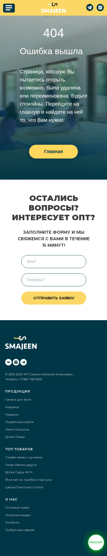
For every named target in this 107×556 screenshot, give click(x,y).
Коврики (12, 407)
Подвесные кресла (19, 422)
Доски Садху (15, 437)
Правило (12, 414)
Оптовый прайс (17, 507)
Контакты (12, 522)
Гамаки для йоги (18, 399)
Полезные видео (18, 515)
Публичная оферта (19, 530)
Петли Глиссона (17, 429)
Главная (53, 151)
